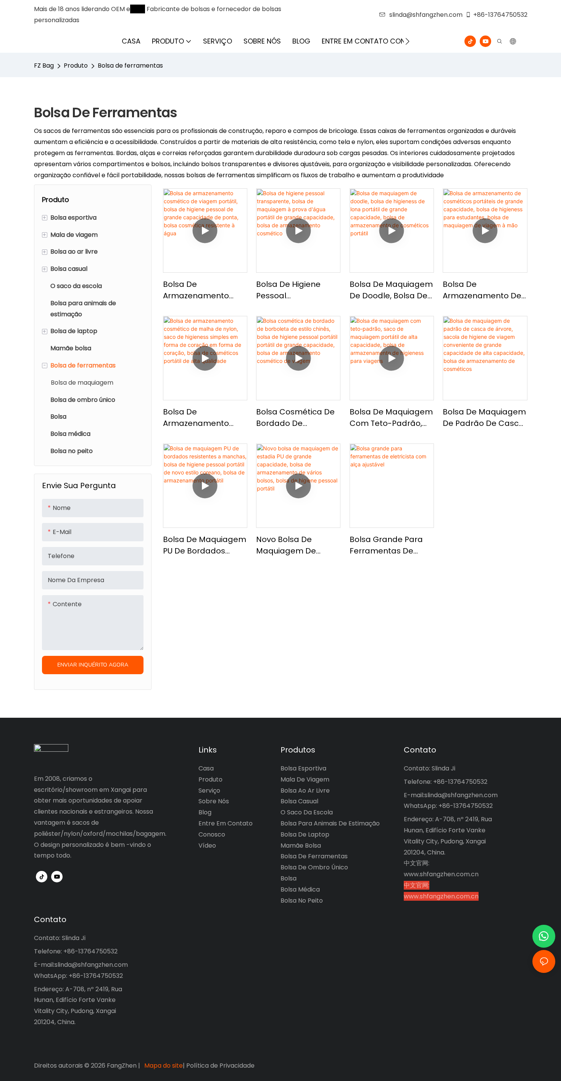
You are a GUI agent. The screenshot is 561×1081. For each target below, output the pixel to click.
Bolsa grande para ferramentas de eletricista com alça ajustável (388, 545)
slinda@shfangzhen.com (426, 14)
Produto (76, 65)
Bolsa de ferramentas (130, 65)
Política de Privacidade (220, 1065)
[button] (407, 41)
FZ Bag (44, 65)
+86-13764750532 (500, 14)
